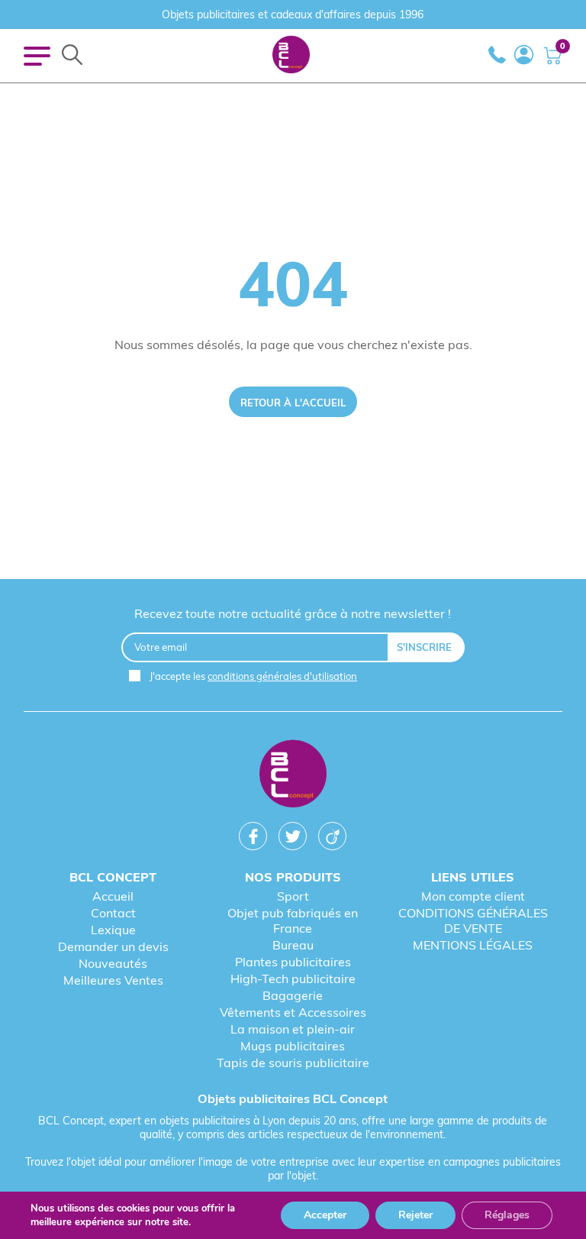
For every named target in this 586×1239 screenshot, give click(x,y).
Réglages (507, 1215)
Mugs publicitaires (292, 1045)
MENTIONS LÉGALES (473, 945)
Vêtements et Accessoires (293, 1012)
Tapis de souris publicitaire (293, 1062)
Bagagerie (292, 995)
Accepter (325, 1215)
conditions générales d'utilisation (282, 676)
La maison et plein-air (292, 1029)
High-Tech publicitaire (293, 978)
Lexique (113, 929)
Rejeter (415, 1215)
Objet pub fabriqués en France (292, 920)
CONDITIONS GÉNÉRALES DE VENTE (473, 920)
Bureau (293, 945)
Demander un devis (113, 946)
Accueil (113, 896)
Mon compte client (473, 896)
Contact (113, 912)
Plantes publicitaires (293, 961)
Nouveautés (113, 963)
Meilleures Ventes (113, 980)
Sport (293, 896)
